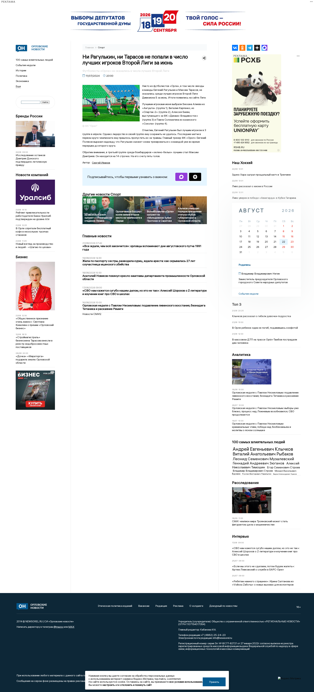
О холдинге (196, 605)
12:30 (24, 315)
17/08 (234, 542)
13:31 (241, 169)
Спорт (101, 47)
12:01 (241, 192)
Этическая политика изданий (115, 605)
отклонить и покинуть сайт (136, 684)
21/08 (18, 209)
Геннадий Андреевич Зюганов (259, 463)
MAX (71, 626)
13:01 (241, 180)
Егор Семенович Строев (283, 467)
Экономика (22, 81)
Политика (21, 75)
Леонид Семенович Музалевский (263, 458)
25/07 (235, 560)
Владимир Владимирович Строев (253, 470)
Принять (214, 681)
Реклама (178, 605)
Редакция (161, 605)
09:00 (25, 152)
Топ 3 (236, 304)
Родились (244, 264)
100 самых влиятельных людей (34, 59)
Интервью (240, 536)
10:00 (241, 389)
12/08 (18, 334)
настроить (109, 684)
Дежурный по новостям (223, 605)
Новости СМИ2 (91, 314)
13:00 (240, 322)
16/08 (234, 389)
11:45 (24, 241)
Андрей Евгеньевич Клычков (263, 449)
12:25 (24, 225)
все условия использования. (186, 681)
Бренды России (29, 116)
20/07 (235, 575)
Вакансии (143, 605)
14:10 (24, 209)
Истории (21, 70)
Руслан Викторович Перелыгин (257, 474)
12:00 (240, 334)
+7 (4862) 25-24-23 (213, 635)
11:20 (240, 518)
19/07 (234, 420)
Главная (89, 47)
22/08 (18, 152)
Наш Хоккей (242, 162)
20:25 (241, 310)
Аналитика (241, 354)
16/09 (234, 518)
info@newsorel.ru (222, 637)
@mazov (58, 626)
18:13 (24, 334)
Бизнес (22, 257)
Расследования (245, 482)
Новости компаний (32, 175)
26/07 (235, 405)
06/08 (19, 353)
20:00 (25, 353)
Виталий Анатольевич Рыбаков (263, 454)
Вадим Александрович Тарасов (285, 474)
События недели (25, 65)
